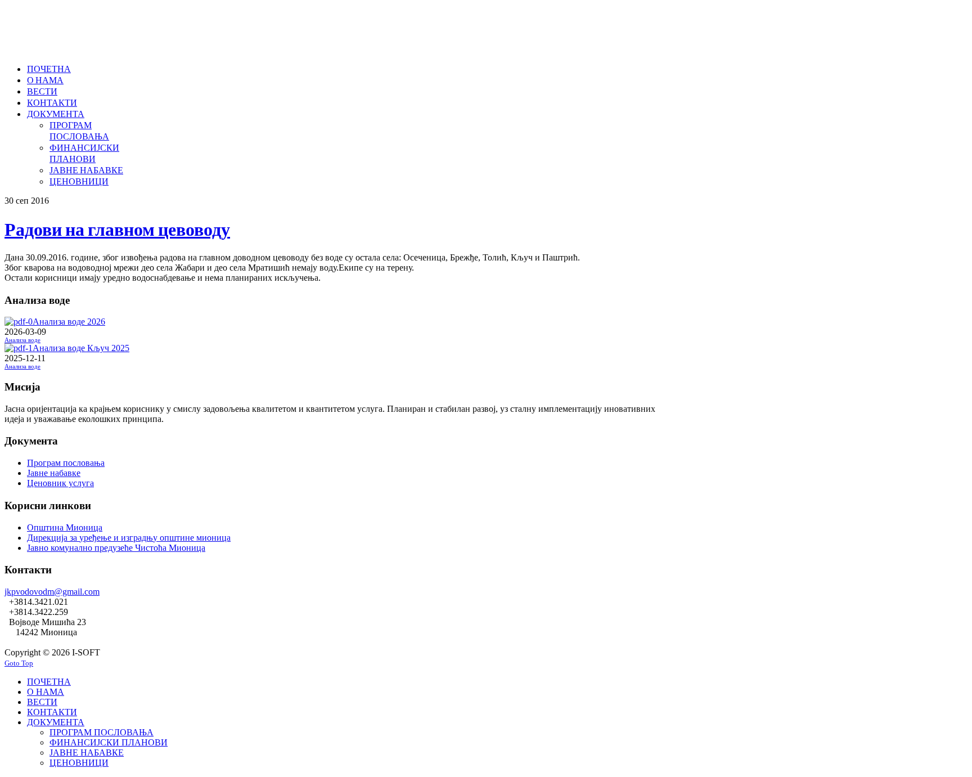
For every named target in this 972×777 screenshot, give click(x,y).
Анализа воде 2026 (69, 321)
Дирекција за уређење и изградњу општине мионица (129, 537)
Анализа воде (22, 340)
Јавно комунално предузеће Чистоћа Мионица (116, 548)
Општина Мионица (64, 527)
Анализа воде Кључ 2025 (81, 348)
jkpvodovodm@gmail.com (52, 591)
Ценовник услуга (60, 483)
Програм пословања (66, 463)
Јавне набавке (53, 473)
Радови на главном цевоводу (117, 229)
